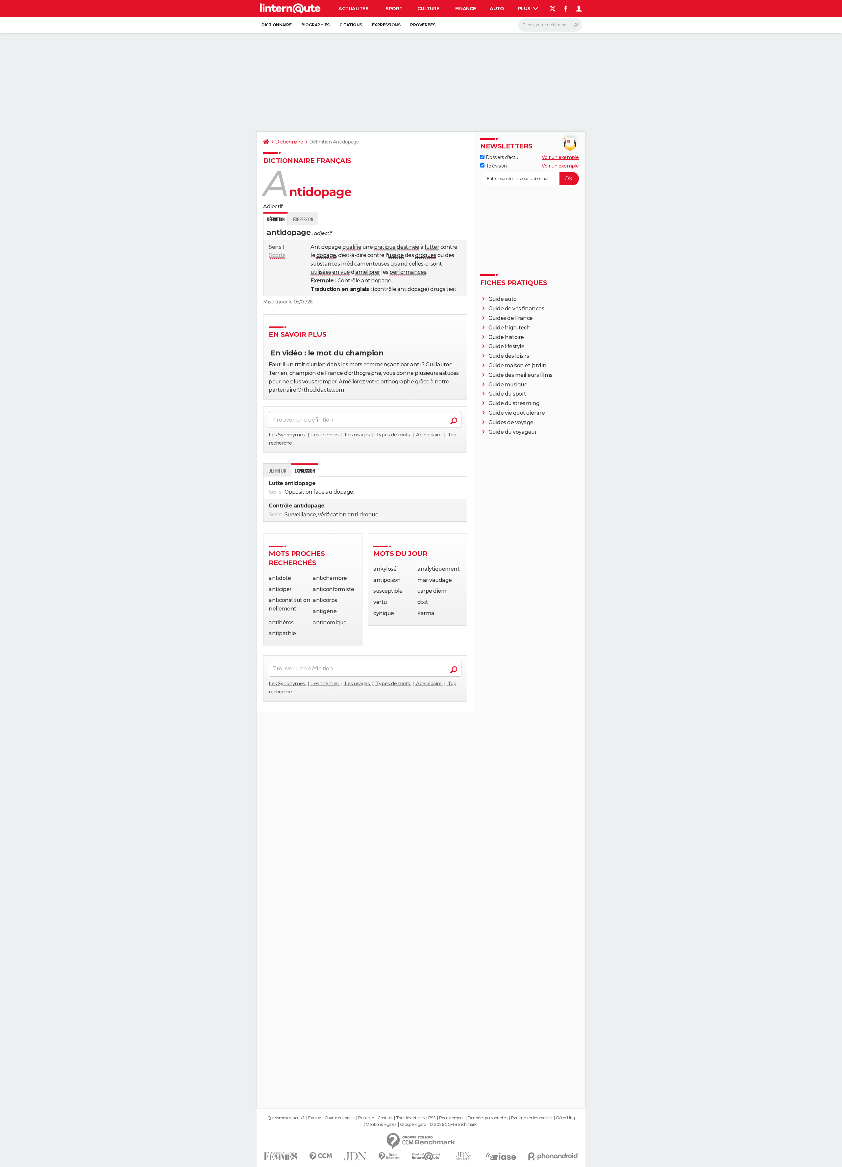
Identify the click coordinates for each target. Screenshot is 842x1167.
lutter (432, 247)
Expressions (386, 24)
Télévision (495, 166)
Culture (428, 9)
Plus (525, 9)
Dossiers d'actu (501, 157)
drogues (425, 255)
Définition (277, 470)
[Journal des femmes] (280, 1156)
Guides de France (510, 318)
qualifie (351, 247)
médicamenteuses (365, 264)
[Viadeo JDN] (463, 1156)
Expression (303, 219)
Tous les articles (410, 1118)
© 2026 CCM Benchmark (453, 1124)
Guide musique (508, 384)
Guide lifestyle (506, 346)
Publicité (366, 1118)
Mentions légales (381, 1124)
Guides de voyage (510, 422)
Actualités (353, 9)
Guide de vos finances (516, 308)
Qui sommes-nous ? (286, 1118)
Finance (465, 9)
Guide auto (502, 299)
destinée (408, 247)
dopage (326, 255)
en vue (341, 272)
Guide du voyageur (512, 432)
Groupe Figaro (413, 1124)
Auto (497, 9)
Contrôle (348, 280)
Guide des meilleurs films (520, 375)
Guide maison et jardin (517, 365)
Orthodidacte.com (320, 390)
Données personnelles (487, 1118)
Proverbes (422, 24)
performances (407, 272)
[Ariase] (501, 1156)
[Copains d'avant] (426, 1156)
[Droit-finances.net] (389, 1156)
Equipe (314, 1118)
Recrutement (451, 1118)
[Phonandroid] (553, 1156)
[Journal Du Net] (355, 1156)
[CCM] (320, 1156)
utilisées (320, 272)
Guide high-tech (509, 327)
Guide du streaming (514, 403)
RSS (431, 1118)
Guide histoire (506, 337)
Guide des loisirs (508, 356)
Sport (393, 9)
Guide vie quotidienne (516, 413)
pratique (385, 247)
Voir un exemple (560, 157)
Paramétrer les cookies (531, 1118)
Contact (385, 1118)
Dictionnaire (276, 24)
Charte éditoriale (340, 1118)
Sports (277, 255)
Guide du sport (507, 394)
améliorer (367, 272)
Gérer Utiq (565, 1118)
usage (396, 255)
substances (325, 264)
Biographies (315, 24)
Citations (350, 24)
